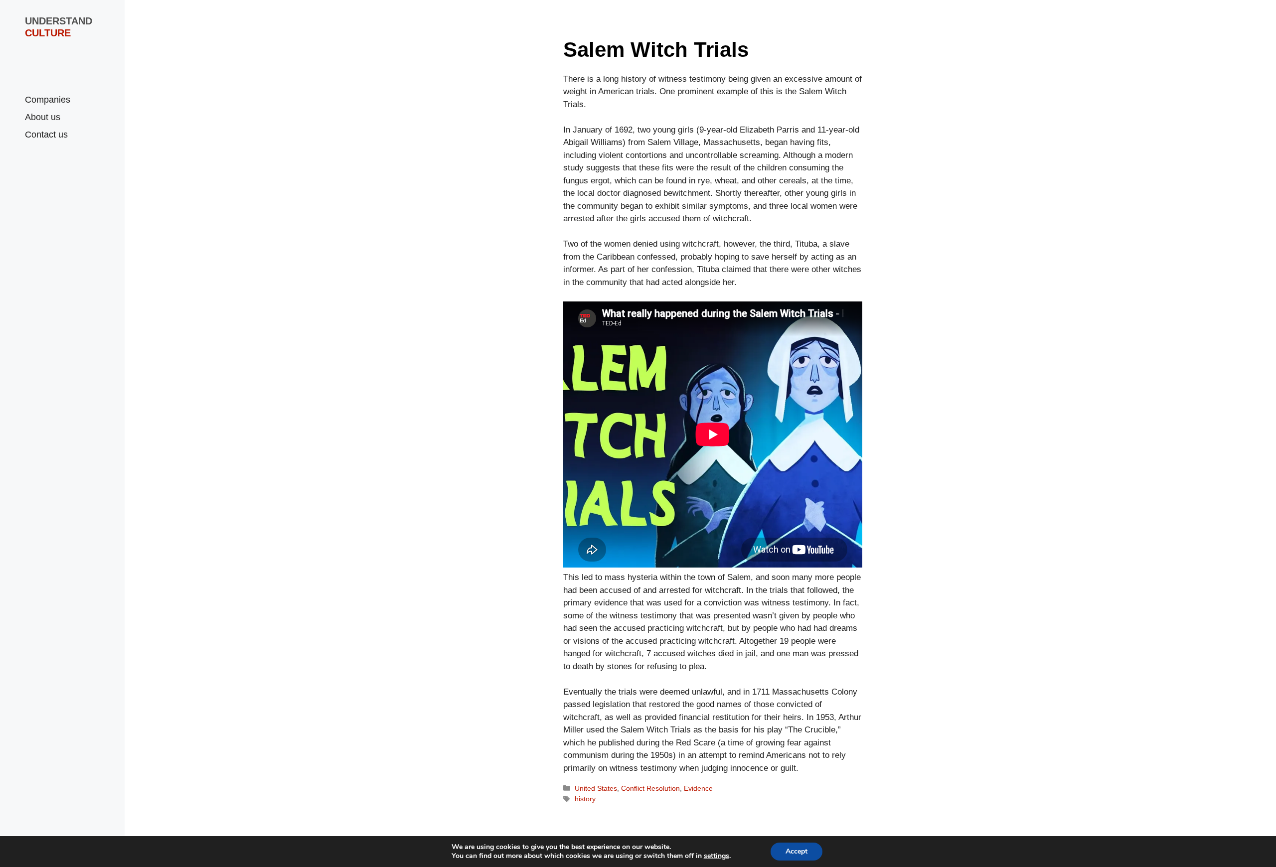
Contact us (46, 135)
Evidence (698, 788)
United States (596, 788)
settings (716, 856)
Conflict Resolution (650, 788)
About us (42, 117)
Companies (47, 100)
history (585, 799)
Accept (796, 851)
